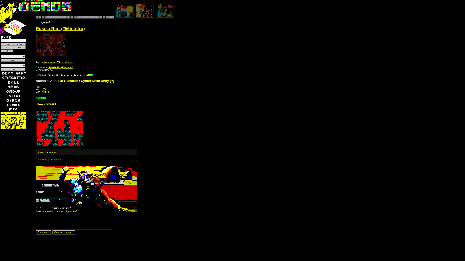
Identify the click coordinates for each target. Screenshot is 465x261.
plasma (51, 62)
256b (57, 62)
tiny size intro (67, 62)
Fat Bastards (68, 81)
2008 (43, 89)
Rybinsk (45, 92)
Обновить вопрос (63, 232)
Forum (41, 98)
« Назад (42, 159)
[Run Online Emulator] (51, 45)
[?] (112, 81)
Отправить (43, 232)
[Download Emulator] (74, 75)
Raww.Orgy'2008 (46, 103)
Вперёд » (56, 159)
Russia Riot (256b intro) (60, 67)
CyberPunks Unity (95, 81)
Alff (53, 81)
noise (44, 62)
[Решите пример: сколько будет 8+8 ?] (57, 167)
